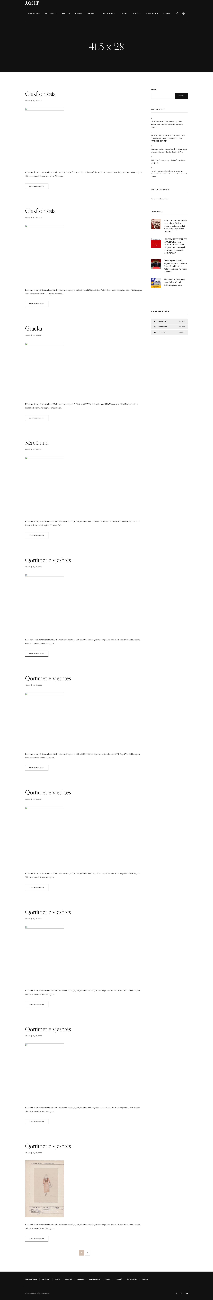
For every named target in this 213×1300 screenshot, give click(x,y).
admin (27, 101)
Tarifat (124, 13)
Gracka (33, 328)
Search (153, 89)
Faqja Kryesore (34, 13)
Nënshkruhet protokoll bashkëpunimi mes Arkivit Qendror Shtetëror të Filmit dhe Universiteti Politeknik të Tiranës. (169, 174)
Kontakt (166, 13)
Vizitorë (135, 13)
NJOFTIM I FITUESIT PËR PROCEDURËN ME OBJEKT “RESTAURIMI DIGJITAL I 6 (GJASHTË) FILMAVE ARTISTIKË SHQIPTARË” (168, 138)
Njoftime (79, 13)
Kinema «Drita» (107, 13)
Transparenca (152, 13)
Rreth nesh (49, 13)
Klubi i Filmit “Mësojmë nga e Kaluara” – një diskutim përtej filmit (168, 161)
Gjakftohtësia (40, 93)
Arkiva (65, 13)
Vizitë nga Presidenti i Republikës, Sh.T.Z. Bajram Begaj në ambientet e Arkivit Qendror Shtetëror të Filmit (169, 150)
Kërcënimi (37, 442)
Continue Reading (37, 186)
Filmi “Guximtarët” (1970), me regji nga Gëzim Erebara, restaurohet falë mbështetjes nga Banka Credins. (167, 124)
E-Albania (92, 13)
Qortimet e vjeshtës (48, 559)
